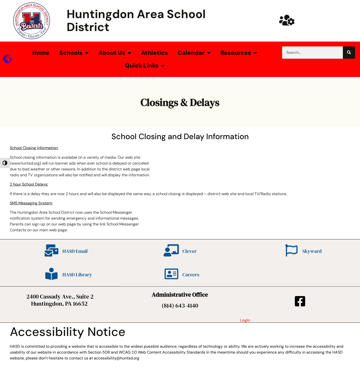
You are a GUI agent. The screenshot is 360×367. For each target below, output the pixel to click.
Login (245, 320)
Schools (71, 52)
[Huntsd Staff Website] (287, 20)
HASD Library (77, 274)
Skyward (312, 251)
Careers (190, 274)
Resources (235, 52)
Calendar (191, 52)
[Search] (349, 52)
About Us (111, 52)
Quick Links (141, 65)
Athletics (154, 52)
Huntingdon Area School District (136, 20)
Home (40, 52)
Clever (189, 251)
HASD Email (75, 251)
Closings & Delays (180, 102)
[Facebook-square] (300, 301)
